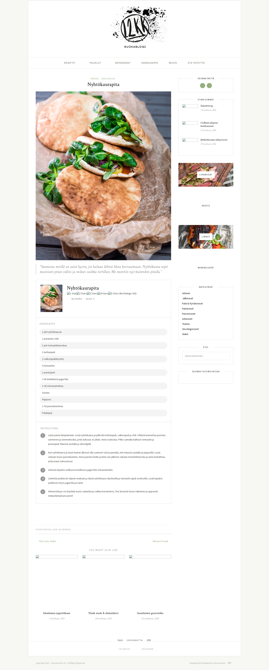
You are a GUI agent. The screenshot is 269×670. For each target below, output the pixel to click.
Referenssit (123, 62)
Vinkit (185, 334)
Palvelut (95, 62)
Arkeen (95, 78)
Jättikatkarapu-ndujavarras (214, 139)
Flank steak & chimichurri (103, 613)
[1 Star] (71, 293)
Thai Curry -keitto (47, 541)
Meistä (173, 62)
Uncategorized (190, 329)
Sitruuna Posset (161, 541)
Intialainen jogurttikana (56, 613)
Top (230, 663)
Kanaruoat (187, 308)
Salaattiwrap (207, 105)
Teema (186, 324)
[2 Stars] (81, 293)
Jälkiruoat (187, 298)
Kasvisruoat (108, 78)
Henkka (66, 529)
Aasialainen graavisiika (150, 613)
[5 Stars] (113, 293)
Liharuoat (187, 318)
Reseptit (69, 62)
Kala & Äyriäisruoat (192, 303)
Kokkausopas (149, 62)
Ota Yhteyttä (196, 62)
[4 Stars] (103, 293)
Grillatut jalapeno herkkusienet (209, 124)
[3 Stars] (92, 293)
